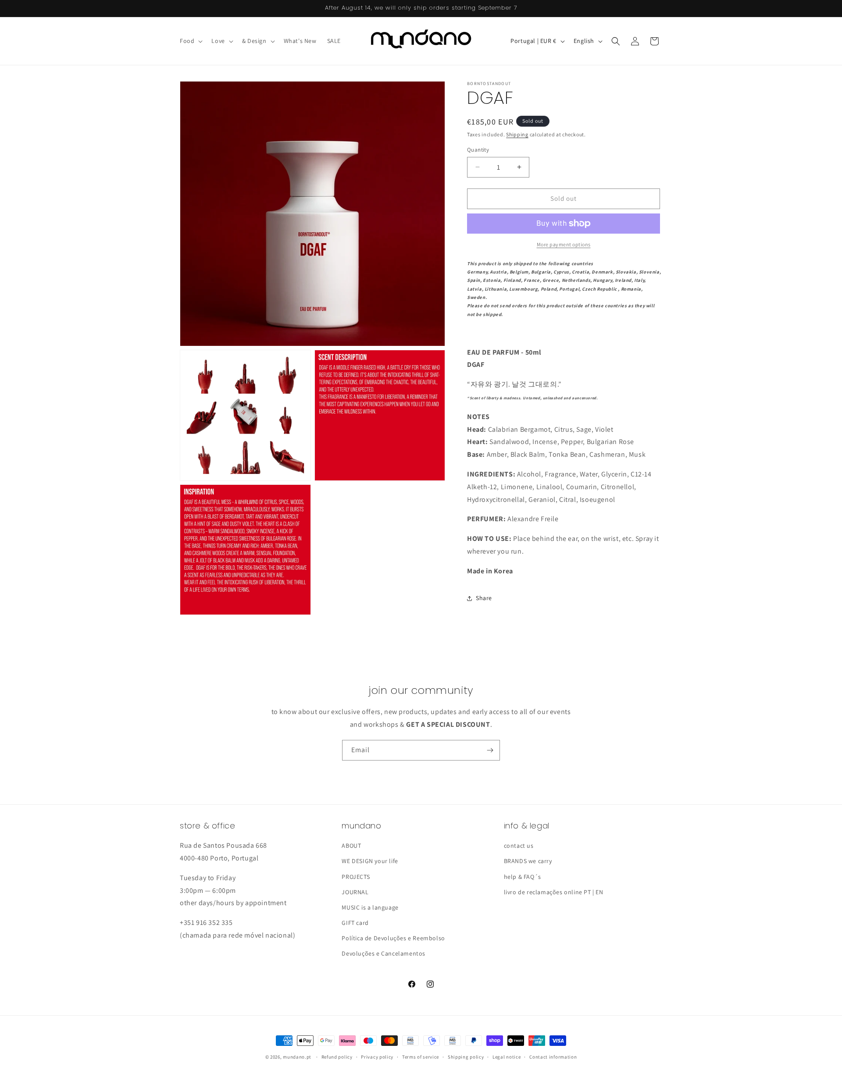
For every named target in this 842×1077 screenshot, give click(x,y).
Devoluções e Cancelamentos (383, 953)
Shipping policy (466, 1057)
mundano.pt (297, 1057)
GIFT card (355, 923)
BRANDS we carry (528, 861)
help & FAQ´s (522, 877)
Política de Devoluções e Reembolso (393, 938)
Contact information (553, 1057)
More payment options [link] (564, 244)
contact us (519, 846)
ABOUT (351, 846)
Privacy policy (377, 1057)
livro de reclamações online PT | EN (553, 892)
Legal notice (506, 1057)
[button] (190, 41)
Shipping (517, 134)
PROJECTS (356, 877)
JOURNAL (355, 892)
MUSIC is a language (370, 907)
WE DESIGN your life (370, 861)
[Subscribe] (489, 750)
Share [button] (484, 598)
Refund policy (337, 1057)
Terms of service (420, 1057)
